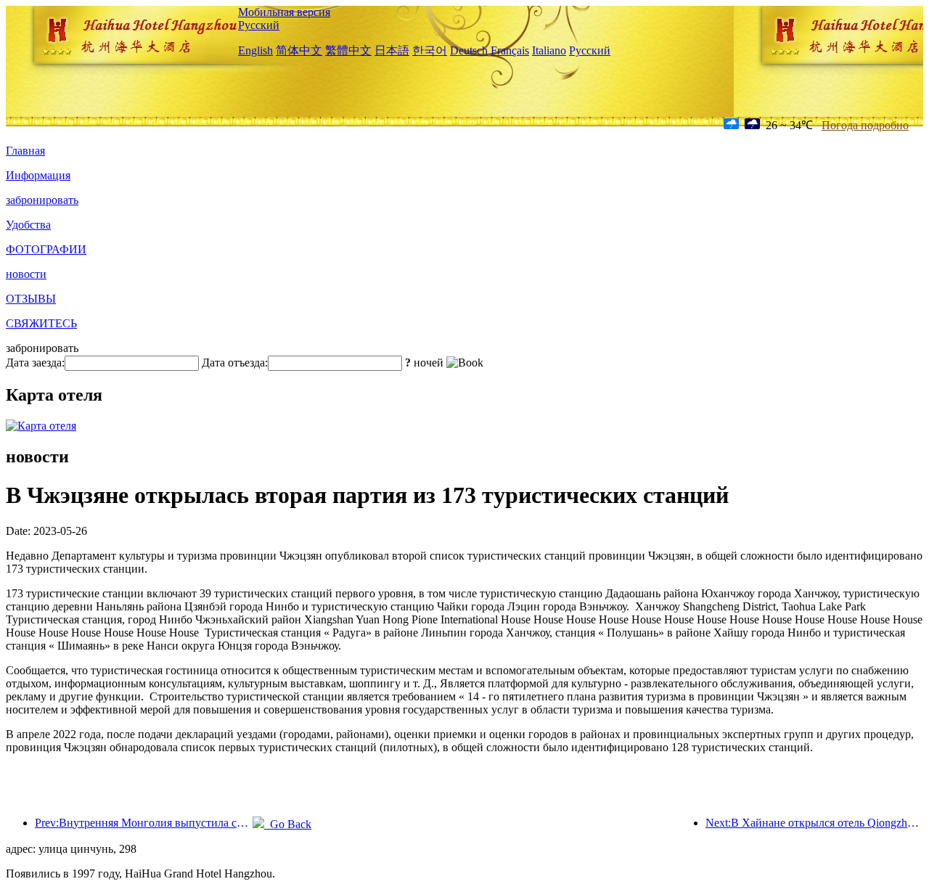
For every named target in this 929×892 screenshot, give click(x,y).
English (255, 50)
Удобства (28, 224)
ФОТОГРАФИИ (46, 249)
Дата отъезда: (235, 362)
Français (510, 50)
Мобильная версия (284, 12)
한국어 (429, 50)
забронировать (42, 200)
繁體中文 (348, 50)
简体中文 (299, 50)
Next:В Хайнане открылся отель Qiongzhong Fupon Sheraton (814, 823)
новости (26, 274)
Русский (258, 25)
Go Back (287, 824)
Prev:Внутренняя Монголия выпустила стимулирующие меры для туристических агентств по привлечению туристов (144, 823)
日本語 (392, 50)
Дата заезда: (35, 362)
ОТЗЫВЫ (31, 298)
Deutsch (469, 50)
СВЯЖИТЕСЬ (41, 323)
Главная (25, 150)
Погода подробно (865, 125)
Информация (38, 175)
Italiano (549, 50)
